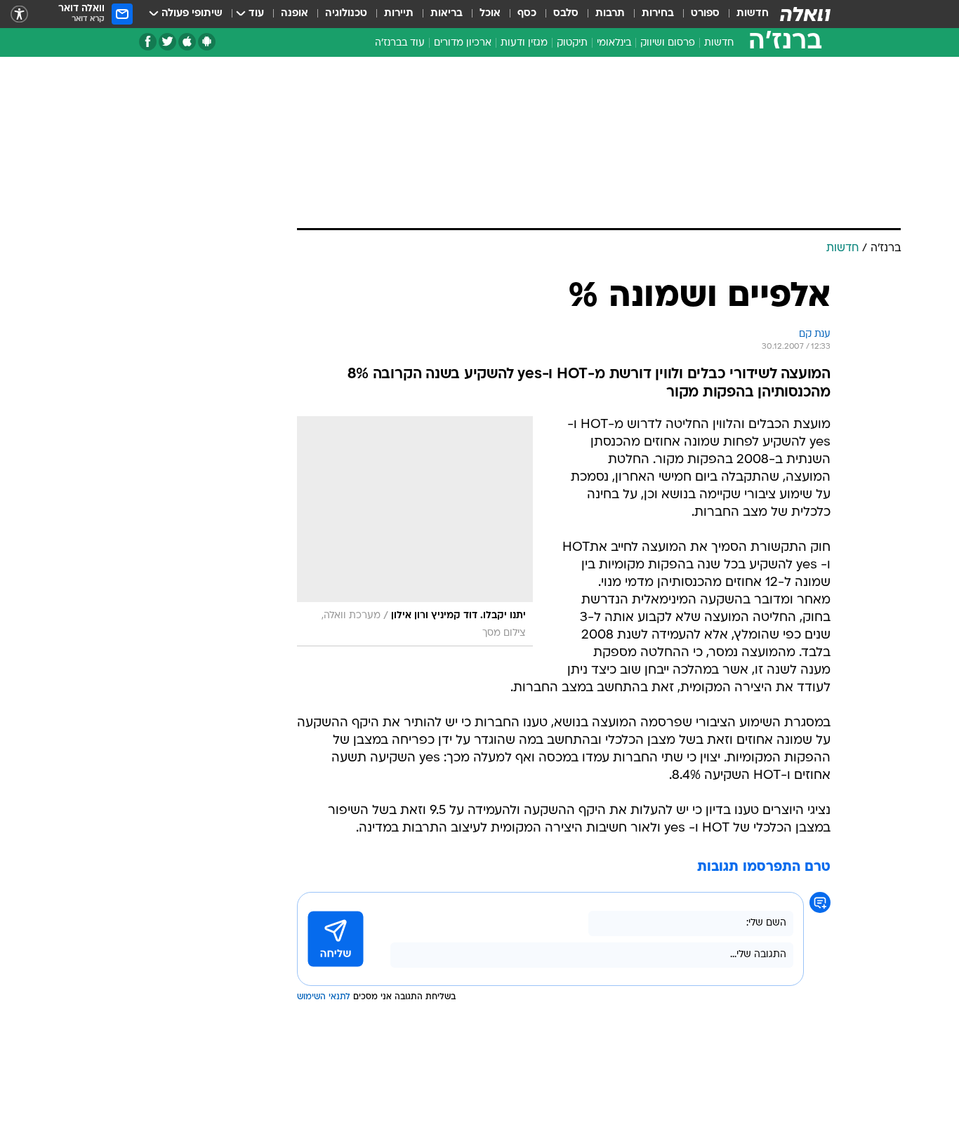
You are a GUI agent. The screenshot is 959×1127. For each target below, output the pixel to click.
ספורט (705, 13)
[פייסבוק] (148, 42)
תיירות (399, 13)
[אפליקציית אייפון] (187, 42)
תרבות (610, 13)
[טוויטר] (167, 42)
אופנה (294, 13)
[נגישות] (19, 14)
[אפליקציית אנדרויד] (207, 42)
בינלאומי (614, 43)
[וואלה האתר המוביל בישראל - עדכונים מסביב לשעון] (805, 14)
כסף (526, 13)
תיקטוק (572, 43)
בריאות (446, 13)
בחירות (658, 13)
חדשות (752, 13)
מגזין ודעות (524, 43)
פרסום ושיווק (667, 43)
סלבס (565, 13)
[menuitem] (744, 14)
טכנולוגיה (346, 13)
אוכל (490, 13)
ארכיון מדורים (462, 43)
